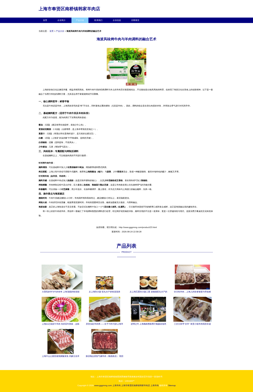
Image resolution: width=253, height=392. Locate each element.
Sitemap (172, 385)
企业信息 (117, 20)
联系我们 (98, 20)
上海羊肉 (116, 385)
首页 (45, 20)
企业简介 (61, 20)
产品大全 (80, 20)
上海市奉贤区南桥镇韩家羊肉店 (69, 8)
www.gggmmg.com (103, 385)
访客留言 (135, 20)
